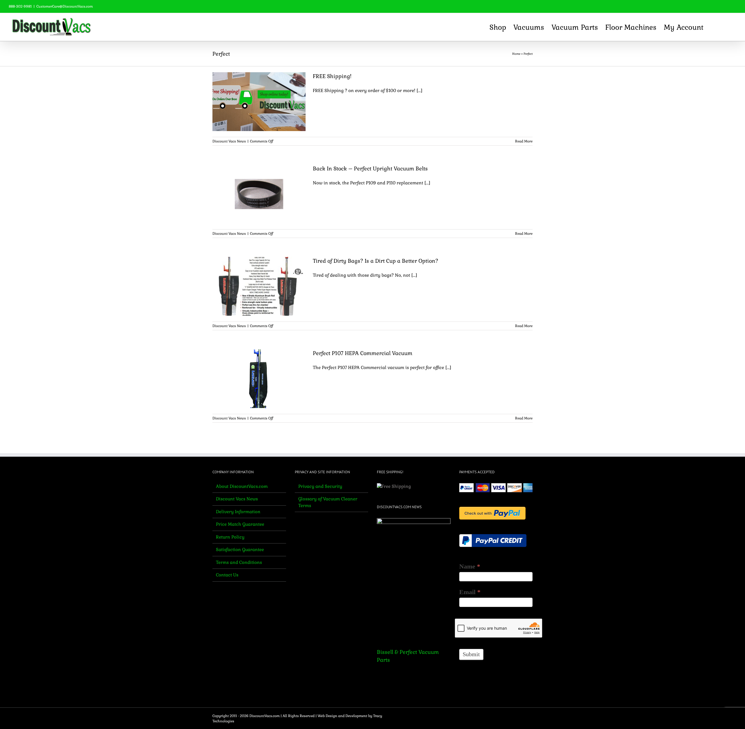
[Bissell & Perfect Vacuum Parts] (413, 578)
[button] (726, 27)
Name (469, 566)
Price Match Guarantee (240, 524)
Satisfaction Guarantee (240, 549)
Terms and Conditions (239, 562)
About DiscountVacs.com (242, 486)
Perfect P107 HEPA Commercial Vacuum (362, 353)
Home (516, 54)
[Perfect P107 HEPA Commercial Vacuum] (259, 378)
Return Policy (230, 537)
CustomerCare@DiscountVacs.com (64, 6)
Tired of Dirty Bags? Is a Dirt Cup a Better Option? (375, 260)
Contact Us (227, 575)
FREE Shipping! (332, 76)
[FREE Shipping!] (259, 101)
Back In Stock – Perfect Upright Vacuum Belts (370, 168)
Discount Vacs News (229, 141)
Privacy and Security (320, 486)
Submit (471, 654)
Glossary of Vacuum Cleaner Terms (327, 502)
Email (469, 592)
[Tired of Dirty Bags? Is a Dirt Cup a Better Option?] (259, 286)
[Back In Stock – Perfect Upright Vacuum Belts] (259, 194)
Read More (524, 141)
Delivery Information (238, 511)
